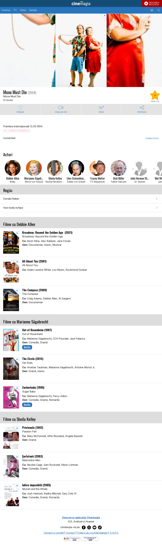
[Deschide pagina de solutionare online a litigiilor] (90, 538)
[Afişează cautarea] (158, 10)
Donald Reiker (11, 198)
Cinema (6, 10)
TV (15, 10)
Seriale (33, 10)
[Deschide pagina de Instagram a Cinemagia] (89, 527)
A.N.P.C (114, 532)
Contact (70, 532)
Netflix (27, 347)
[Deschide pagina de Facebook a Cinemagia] (84, 527)
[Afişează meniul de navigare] (151, 10)
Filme (23, 10)
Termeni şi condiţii (54, 532)
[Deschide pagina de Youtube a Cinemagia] (94, 527)
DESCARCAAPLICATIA (154, 3)
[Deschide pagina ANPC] (72, 538)
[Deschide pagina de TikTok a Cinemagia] (100, 527)
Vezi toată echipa (13, 207)
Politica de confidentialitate (92, 532)
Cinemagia (81, 3)
